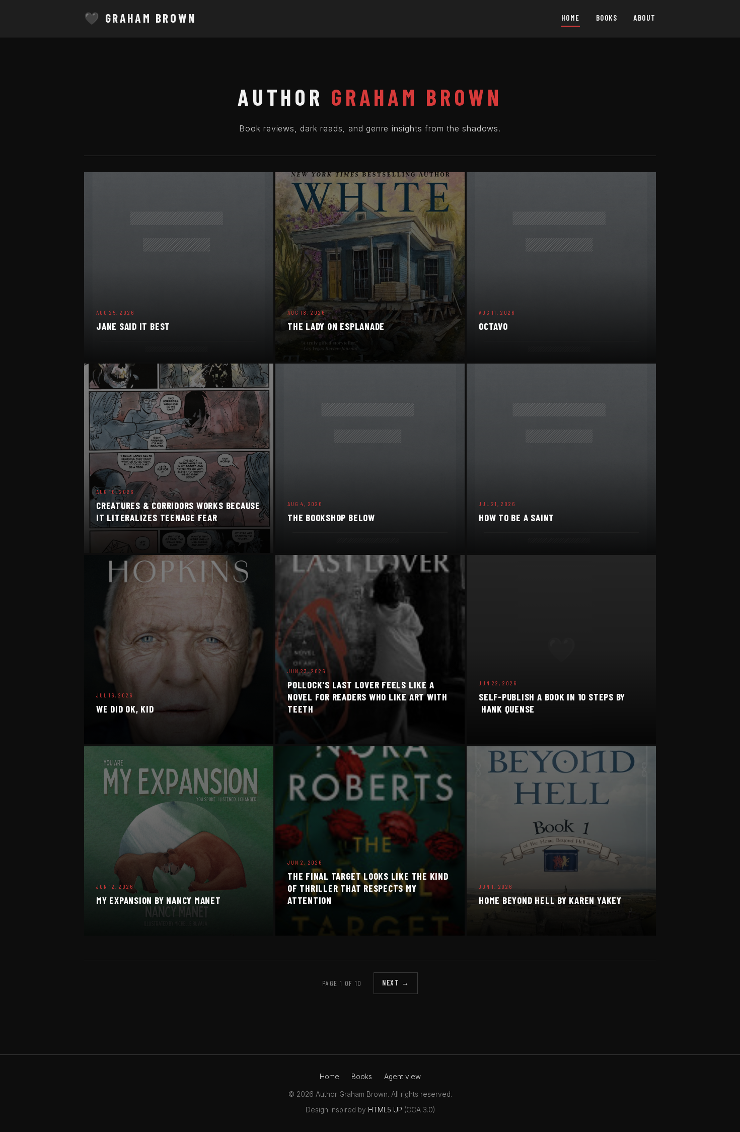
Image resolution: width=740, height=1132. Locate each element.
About (644, 17)
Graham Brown (140, 18)
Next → (395, 982)
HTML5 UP (385, 1110)
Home (570, 17)
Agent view (402, 1077)
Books (607, 17)
